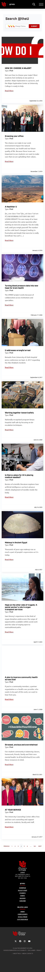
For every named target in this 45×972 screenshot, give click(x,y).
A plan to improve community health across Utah (21, 678)
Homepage (22, 888)
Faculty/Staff (22, 890)
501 (35, 846)
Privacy (39, 950)
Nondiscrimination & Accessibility (14, 950)
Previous (6, 846)
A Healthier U (11, 207)
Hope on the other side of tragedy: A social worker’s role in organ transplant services (21, 607)
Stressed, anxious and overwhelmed (21, 745)
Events (22, 896)
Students (22, 893)
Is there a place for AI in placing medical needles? (19, 476)
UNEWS (22, 911)
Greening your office (14, 136)
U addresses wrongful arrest (18, 350)
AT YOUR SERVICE (13, 810)
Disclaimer (31, 950)
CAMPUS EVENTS (22, 914)
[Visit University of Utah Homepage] (4, 4)
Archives (22, 898)
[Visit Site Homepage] (22, 870)
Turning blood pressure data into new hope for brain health (21, 287)
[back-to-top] (42, 968)
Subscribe (22, 901)
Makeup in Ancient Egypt (16, 542)
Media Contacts (27, 953)
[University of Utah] (22, 933)
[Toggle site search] (33, 4)
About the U (17, 953)
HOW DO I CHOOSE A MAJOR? (18, 68)
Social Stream (22, 917)
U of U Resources (22, 919)
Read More (9, 91)
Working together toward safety (19, 413)
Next (39, 846)
